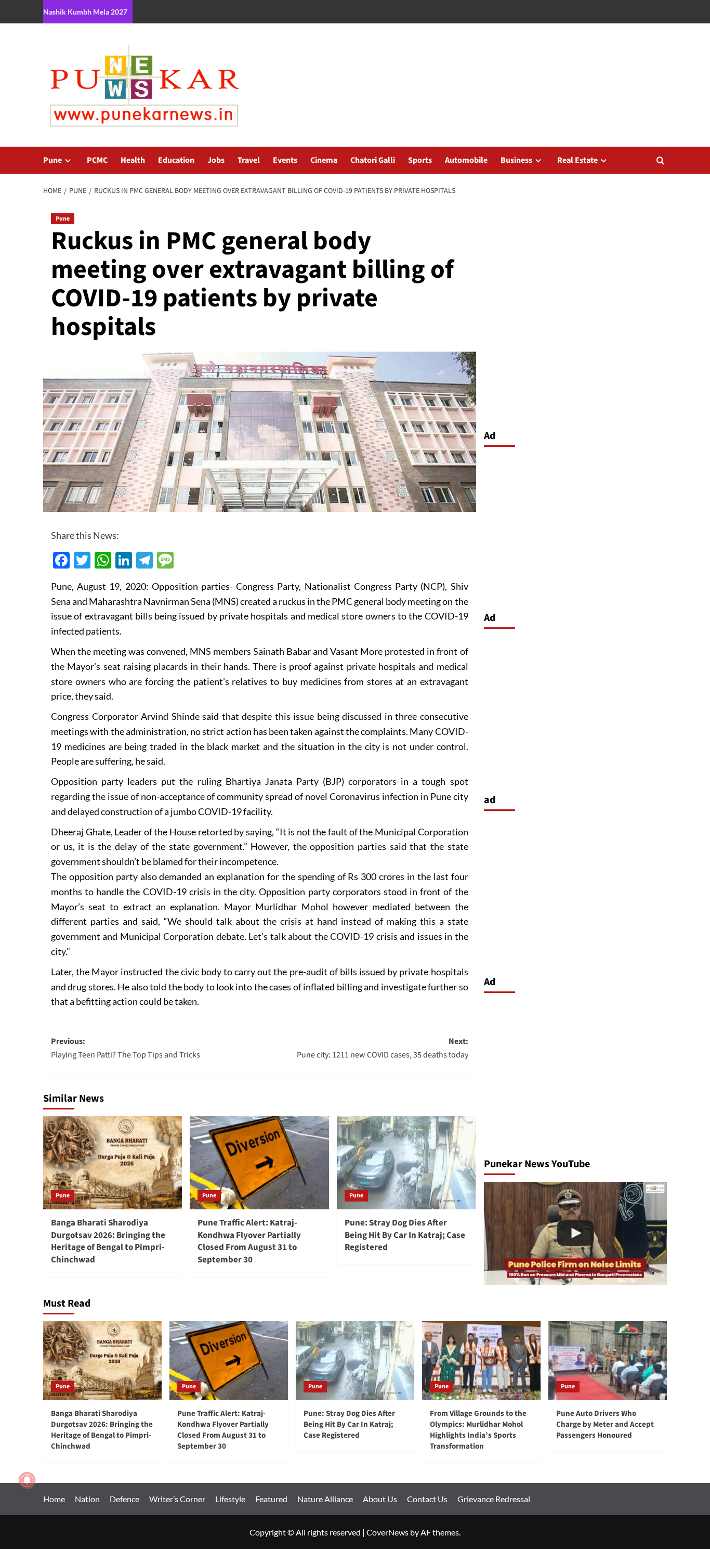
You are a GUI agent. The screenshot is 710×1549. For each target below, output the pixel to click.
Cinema (323, 160)
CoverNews (387, 1532)
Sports (420, 160)
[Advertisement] (575, 526)
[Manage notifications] (27, 1480)
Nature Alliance (325, 1499)
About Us (380, 1499)
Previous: (125, 1048)
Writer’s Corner (177, 1499)
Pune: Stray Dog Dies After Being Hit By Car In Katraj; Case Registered (405, 1235)
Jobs (216, 160)
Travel (249, 160)
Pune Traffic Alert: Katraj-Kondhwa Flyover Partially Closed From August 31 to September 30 (249, 1241)
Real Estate (577, 160)
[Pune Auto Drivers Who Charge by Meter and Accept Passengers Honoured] (607, 1360)
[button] (660, 160)
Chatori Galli (372, 160)
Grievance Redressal (493, 1499)
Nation (87, 1499)
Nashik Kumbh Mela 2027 (85, 11)
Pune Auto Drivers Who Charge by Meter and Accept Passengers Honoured (605, 1424)
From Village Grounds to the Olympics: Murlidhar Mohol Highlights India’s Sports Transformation (478, 1430)
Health (133, 160)
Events (285, 160)
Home (54, 1499)
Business (516, 160)
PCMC (97, 160)
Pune (52, 160)
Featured (271, 1499)
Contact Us (427, 1499)
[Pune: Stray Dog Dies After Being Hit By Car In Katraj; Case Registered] (406, 1162)
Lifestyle (230, 1499)
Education (176, 160)
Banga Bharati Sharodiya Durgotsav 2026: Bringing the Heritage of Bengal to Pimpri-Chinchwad (108, 1241)
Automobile (466, 160)
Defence (124, 1499)
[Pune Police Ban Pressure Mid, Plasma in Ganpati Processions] (575, 1233)
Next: (382, 1048)
